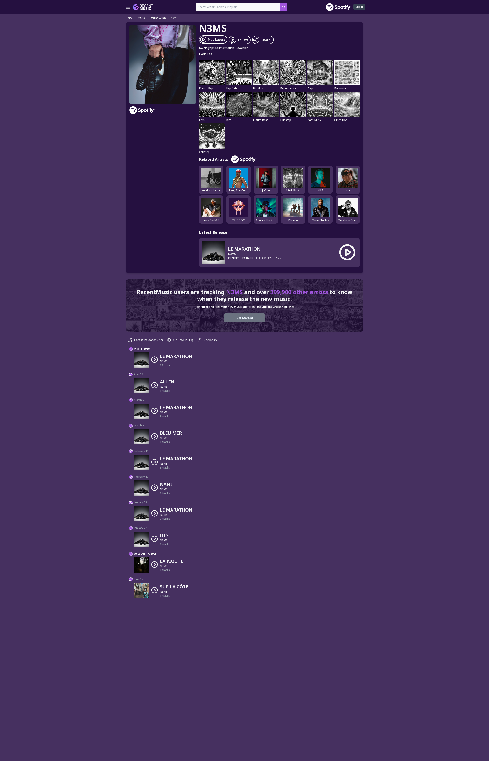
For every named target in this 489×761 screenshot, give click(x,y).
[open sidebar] (128, 7)
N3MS (174, 17)
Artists (141, 17)
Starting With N (158, 17)
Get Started (244, 318)
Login (359, 7)
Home (129, 17)
